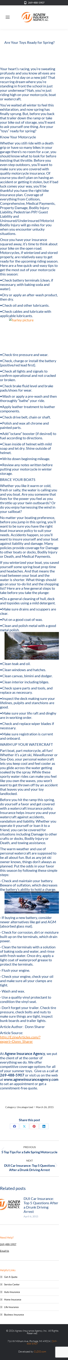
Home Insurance (12, 1299)
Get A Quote (10, 1276)
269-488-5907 (36, 2)
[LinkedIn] (43, 1126)
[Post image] (10, 1204)
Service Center (12, 1284)
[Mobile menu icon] (7, 17)
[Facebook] (14, 1126)
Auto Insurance (12, 1292)
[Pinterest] (34, 1126)
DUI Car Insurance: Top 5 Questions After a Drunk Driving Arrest (41, 1205)
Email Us (4, 1250)
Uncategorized (25, 1107)
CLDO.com (40, 1351)
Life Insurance (11, 1307)
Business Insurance (14, 1314)
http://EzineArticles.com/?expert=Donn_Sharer (20, 1039)
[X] (24, 1126)
